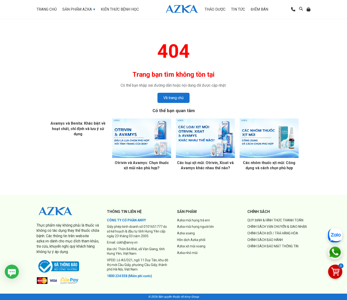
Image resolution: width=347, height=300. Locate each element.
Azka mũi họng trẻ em (193, 220)
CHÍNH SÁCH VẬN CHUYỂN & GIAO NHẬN (277, 226)
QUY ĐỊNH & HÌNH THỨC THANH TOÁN (275, 220)
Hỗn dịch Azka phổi (191, 240)
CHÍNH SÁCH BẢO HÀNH (265, 240)
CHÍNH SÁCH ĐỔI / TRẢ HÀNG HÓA (272, 233)
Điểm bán (259, 9)
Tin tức (238, 9)
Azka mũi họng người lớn (195, 226)
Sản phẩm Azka (77, 9)
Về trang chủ (173, 98)
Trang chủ (47, 9)
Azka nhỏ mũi (187, 253)
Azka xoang (186, 233)
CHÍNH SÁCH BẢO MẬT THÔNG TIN (272, 246)
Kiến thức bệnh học (120, 9)
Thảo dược (215, 9)
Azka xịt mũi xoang (191, 246)
